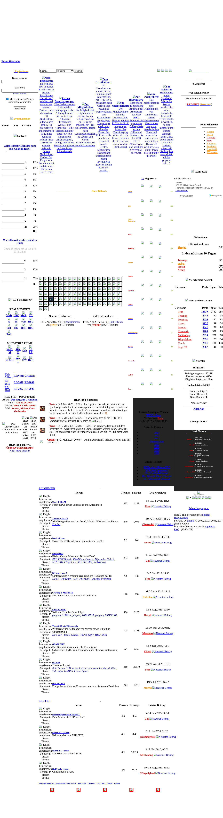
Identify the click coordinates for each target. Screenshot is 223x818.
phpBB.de (210, 526)
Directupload (71, 783)
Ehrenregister (60, 783)
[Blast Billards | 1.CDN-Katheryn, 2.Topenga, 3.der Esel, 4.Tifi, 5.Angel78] (41, 280)
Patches (56, 524)
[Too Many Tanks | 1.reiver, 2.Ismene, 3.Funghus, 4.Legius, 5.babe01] (56, 290)
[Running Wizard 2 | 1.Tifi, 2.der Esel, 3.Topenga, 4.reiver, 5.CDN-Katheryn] (80, 280)
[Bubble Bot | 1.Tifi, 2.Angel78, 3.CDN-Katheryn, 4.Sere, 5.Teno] (105, 305)
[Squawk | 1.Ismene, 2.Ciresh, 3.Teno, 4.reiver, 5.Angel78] (95, 295)
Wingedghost (147, 773)
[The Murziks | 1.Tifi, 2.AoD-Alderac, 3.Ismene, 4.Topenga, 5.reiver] (100, 290)
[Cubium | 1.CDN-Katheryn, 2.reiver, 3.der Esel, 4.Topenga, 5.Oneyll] (75, 280)
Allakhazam (82, 783)
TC (31, 315)
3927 (205, 323)
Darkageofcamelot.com (46, 783)
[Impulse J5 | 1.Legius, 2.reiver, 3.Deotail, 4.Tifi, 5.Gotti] (105, 300)
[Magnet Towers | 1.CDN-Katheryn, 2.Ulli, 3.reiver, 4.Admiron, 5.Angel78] (95, 285)
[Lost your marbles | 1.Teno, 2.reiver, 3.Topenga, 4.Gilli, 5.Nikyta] (119, 290)
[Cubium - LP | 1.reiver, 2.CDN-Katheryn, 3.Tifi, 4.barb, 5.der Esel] (56, 280)
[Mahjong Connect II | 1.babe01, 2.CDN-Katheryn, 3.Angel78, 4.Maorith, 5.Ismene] (110, 305)
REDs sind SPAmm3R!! (156, 467)
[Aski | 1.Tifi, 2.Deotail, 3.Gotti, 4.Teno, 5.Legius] (56, 300)
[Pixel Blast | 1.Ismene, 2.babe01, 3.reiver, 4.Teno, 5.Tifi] (114, 300)
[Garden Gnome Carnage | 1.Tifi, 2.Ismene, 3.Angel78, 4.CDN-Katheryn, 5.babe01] (100, 295)
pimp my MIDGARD (106, 615)
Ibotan (181, 266)
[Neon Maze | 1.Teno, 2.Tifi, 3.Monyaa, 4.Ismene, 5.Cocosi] (61, 305)
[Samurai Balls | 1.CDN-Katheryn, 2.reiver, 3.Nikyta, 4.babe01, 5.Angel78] (75, 290)
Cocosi (181, 323)
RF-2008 (7, 389)
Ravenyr (211, 143)
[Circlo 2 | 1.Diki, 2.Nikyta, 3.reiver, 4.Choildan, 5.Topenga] (41, 290)
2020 (156, 447)
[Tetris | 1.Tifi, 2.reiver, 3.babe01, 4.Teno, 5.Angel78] (100, 300)
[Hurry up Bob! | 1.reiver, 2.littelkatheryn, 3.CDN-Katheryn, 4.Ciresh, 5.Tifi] (46, 280)
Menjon (182, 247)
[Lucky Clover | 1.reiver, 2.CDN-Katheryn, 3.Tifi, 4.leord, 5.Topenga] (105, 285)
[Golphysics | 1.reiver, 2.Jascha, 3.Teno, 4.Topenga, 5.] (95, 290)
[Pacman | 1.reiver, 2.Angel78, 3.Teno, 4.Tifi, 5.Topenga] (119, 305)
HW (24, 360)
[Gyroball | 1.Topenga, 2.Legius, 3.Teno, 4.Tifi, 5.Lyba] (56, 295)
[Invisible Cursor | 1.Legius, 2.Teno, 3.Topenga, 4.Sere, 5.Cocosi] (41, 305)
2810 (205, 335)
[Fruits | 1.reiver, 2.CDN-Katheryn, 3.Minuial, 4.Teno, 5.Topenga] (85, 280)
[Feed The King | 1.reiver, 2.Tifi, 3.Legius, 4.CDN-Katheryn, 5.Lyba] (46, 295)
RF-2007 (18, 388)
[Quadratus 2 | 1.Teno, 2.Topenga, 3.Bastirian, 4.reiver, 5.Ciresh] (95, 300)
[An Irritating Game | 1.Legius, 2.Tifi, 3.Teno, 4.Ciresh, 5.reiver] (46, 305)
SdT (9, 327)
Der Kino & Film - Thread (156, 476)
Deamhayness (147, 736)
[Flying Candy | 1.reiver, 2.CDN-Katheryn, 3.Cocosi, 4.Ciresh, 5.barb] (70, 285)
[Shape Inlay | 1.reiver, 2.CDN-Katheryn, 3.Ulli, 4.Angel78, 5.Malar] (41, 285)
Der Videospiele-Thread (156, 479)
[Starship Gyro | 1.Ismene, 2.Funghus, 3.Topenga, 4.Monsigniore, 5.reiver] (80, 290)
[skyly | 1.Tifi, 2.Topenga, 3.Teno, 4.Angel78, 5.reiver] (85, 300)
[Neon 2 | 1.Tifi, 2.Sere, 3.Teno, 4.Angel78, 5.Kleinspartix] (56, 305)
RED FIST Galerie (62, 559)
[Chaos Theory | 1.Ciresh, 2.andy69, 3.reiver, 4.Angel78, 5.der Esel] (66, 280)
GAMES (68, 671)
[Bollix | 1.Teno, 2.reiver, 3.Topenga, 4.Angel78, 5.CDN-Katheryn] (114, 285)
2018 (156, 453)
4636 (205, 319)
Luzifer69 (212, 149)
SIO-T (18, 360)
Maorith (182, 327)
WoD (9, 315)
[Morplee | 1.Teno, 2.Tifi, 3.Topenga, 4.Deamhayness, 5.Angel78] (70, 295)
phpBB (191, 520)
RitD (30, 327)
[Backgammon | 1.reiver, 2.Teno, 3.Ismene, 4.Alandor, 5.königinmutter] (110, 300)
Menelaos (147, 633)
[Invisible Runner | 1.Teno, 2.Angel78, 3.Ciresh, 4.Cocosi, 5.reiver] (75, 305)
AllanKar (198, 408)
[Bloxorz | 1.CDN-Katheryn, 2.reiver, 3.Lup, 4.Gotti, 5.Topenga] (46, 285)
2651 (205, 339)
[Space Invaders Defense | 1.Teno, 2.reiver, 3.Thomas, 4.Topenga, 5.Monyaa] (90, 305)
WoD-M (10, 351)
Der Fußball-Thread (156, 473)
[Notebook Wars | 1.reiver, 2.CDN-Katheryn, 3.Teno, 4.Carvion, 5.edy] (75, 295)
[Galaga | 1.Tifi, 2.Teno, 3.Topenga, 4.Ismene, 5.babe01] (41, 300)
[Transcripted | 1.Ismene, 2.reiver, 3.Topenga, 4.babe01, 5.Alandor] (61, 295)
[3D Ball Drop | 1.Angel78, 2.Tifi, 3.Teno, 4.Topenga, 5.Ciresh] (41, 310)
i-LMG (10, 360)
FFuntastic (212, 152)
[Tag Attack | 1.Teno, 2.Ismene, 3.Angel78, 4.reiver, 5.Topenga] (90, 290)
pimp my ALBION (61, 615)
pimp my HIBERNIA (83, 615)
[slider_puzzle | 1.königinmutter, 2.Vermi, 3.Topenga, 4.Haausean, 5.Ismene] (80, 285)
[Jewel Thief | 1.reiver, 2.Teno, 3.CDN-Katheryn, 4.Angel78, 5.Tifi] (114, 305)
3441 (205, 327)
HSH (23, 327)
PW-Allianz (9, 376)
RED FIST (45, 700)
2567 (205, 347)
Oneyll (147, 615)
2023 (156, 435)
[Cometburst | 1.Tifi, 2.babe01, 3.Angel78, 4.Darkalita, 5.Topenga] (90, 300)
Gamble (211, 137)
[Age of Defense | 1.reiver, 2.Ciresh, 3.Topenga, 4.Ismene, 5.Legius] (41, 295)
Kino (113, 668)
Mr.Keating (146, 755)
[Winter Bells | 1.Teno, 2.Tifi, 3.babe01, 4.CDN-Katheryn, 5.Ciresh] (85, 305)
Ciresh (51, 439)
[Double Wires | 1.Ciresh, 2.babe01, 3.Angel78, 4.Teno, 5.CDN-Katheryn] (70, 305)
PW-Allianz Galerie (83, 559)
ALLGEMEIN (47, 488)
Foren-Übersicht (10, 61)
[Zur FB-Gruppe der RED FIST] (190, 71)
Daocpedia (91, 783)
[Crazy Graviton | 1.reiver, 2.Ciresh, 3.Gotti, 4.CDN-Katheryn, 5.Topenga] (51, 285)
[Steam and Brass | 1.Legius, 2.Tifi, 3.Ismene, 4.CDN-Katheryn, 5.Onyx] (61, 300)
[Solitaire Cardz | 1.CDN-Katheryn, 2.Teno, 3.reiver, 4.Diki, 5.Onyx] (110, 280)
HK (16, 327)
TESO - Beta (153, 415)
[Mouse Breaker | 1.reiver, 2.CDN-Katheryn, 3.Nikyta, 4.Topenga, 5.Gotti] (110, 285)
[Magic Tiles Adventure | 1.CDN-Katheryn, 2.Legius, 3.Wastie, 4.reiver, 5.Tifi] (66, 295)
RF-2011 (7, 382)
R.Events (19, 375)
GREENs (29, 375)
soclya (181, 263)
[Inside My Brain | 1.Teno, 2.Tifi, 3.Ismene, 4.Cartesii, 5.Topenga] (90, 295)
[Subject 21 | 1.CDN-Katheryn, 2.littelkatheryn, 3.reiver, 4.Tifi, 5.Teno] (51, 280)
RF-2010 (18, 382)
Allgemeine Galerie (105, 559)
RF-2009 (29, 382)
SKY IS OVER (84, 562)
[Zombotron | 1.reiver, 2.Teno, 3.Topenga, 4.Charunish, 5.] (90, 280)
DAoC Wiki (101, 783)
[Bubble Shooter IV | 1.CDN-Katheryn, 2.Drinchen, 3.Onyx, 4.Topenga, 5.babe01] (100, 305)
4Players (117, 783)
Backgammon (72, 322)
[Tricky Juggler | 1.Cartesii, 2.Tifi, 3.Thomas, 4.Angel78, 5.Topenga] (80, 300)
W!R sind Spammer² (156, 470)
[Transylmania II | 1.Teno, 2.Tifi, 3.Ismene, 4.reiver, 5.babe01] (80, 295)
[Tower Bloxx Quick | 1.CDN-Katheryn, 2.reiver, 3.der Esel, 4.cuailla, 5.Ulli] (114, 280)
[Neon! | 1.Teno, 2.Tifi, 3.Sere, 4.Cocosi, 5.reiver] (66, 305)
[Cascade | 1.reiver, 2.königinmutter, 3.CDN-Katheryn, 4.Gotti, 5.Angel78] (90, 285)
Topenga (182, 260)
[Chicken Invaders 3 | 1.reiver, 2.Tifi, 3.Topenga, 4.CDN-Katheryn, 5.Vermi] (100, 280)
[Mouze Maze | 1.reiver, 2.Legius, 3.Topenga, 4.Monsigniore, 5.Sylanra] (46, 290)
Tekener (109, 783)
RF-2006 (29, 388)
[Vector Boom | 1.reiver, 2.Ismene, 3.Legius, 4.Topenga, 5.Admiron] (66, 290)
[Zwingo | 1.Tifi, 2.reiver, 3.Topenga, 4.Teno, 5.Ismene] (75, 300)
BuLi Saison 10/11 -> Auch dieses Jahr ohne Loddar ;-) (81, 668)
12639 (204, 311)
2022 (156, 438)
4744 (205, 315)
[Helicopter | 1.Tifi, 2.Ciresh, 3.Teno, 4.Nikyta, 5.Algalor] (95, 305)
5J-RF (30, 351)
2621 (205, 343)
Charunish (148, 524)
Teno (52, 404)
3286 (205, 331)
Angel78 (182, 347)
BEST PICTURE (81, 578)
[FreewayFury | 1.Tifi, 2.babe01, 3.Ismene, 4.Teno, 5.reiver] (46, 300)
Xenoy (181, 270)
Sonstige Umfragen (102, 578)
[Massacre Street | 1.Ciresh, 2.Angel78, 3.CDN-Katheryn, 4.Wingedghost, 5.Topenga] (70, 280)
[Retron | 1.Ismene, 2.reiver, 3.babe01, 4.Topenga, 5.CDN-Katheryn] (51, 295)
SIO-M (18, 351)
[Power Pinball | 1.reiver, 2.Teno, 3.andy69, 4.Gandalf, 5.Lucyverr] (51, 305)
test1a (210, 134)
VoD (23, 321)
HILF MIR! (101, 634)
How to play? (87, 634)
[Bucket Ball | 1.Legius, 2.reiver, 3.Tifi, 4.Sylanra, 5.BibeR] (85, 295)
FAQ (176, 529)
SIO (24, 350)
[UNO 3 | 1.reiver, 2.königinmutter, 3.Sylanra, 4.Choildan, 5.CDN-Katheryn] (100, 285)
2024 (156, 432)
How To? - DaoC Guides (65, 634)
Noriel (147, 542)
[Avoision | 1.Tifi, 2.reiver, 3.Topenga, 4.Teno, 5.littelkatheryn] (105, 280)
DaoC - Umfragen (61, 578)
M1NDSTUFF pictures (64, 562)
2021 (156, 444)
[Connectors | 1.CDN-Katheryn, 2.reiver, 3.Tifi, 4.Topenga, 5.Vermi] (119, 280)
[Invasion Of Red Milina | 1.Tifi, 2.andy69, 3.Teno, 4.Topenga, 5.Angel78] (114, 295)
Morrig (148, 687)
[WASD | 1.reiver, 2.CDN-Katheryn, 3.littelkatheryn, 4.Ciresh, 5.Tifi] (61, 280)
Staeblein (211, 146)
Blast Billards (116, 322)
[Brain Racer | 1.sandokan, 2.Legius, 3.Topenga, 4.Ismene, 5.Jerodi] (70, 290)
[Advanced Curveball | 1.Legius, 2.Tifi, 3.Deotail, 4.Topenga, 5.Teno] (110, 295)
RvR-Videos (100, 562)
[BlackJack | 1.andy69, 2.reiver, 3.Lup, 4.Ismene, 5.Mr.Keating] (46, 310)
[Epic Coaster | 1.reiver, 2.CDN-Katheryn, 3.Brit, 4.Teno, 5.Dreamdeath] (51, 300)
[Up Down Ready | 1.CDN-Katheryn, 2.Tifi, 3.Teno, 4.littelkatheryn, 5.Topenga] (119, 295)
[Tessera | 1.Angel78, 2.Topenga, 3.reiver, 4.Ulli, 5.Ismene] (66, 285)
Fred (209, 140)
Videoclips (57, 671)
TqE (9, 334)
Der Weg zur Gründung (24, 399)
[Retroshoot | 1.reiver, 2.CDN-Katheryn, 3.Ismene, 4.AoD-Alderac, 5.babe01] (114, 290)
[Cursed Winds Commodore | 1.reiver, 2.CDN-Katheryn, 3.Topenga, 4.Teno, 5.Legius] (70, 300)
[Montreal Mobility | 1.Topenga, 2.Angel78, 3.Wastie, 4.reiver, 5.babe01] (119, 285)
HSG (30, 321)
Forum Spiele (81, 671)
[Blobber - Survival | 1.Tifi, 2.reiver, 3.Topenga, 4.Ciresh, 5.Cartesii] (75, 285)
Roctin (210, 131)
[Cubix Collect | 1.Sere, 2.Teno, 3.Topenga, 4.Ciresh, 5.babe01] (80, 305)
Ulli (148, 560)
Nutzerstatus (157, 441)
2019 (156, 450)
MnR (23, 315)
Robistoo (147, 597)
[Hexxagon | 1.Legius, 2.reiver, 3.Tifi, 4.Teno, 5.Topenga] (105, 295)
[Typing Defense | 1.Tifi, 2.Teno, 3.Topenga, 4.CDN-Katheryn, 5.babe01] (66, 300)
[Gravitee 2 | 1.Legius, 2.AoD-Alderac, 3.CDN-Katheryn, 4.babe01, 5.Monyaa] (110, 290)
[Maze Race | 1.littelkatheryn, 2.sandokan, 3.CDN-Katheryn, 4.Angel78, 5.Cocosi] (61, 285)
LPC (16, 315)
